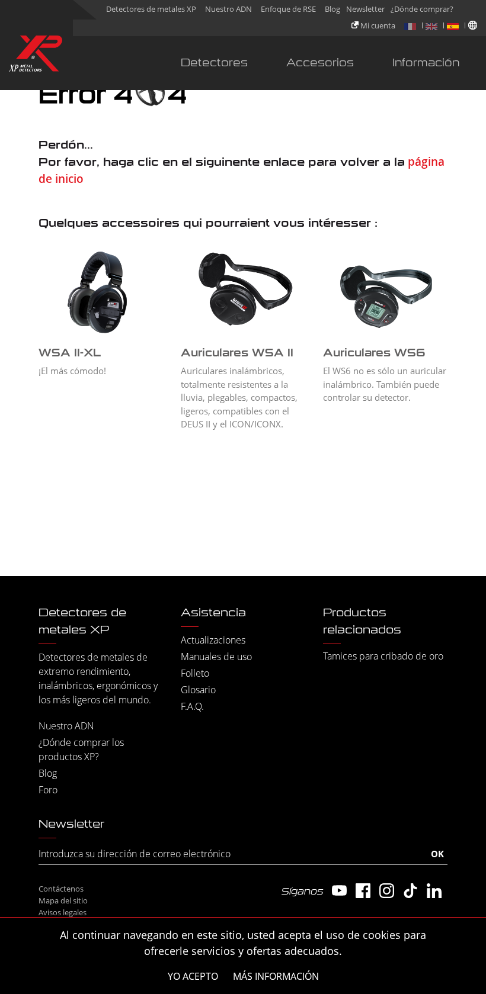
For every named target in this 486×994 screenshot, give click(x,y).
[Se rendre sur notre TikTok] (410, 890)
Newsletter (365, 9)
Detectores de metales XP (151, 9)
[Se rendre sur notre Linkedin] (434, 890)
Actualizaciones (213, 639)
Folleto (195, 673)
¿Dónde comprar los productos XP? (81, 749)
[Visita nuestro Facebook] (363, 890)
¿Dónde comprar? (422, 9)
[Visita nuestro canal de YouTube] (339, 890)
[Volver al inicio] (35, 56)
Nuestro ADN (228, 9)
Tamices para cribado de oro (383, 655)
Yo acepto (193, 976)
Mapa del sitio (63, 900)
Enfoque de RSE (288, 9)
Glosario (198, 689)
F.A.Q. (192, 706)
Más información (276, 976)
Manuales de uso (216, 656)
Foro (48, 789)
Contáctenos (61, 888)
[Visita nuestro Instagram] (386, 890)
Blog (332, 9)
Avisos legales (63, 912)
